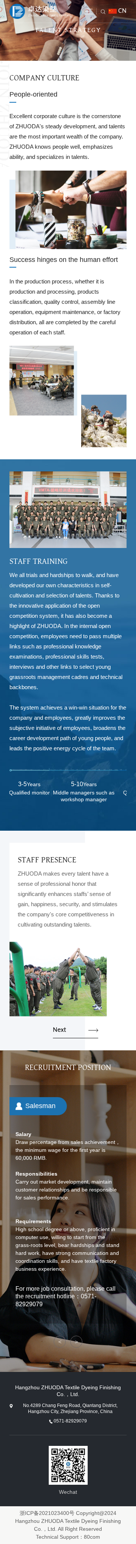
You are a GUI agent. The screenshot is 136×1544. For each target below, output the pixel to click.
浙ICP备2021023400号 (47, 1513)
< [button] (60, 1342)
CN (122, 11)
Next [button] (59, 1030)
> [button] (76, 1342)
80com (92, 1537)
